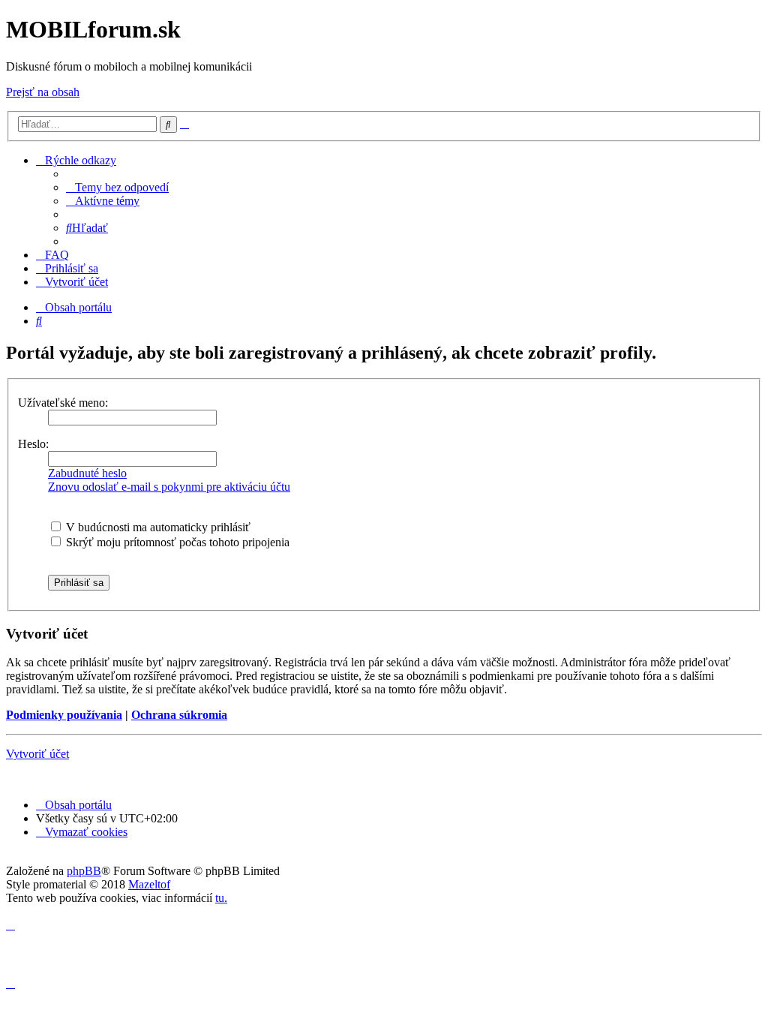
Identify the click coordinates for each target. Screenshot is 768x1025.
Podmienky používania (64, 714)
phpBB (84, 870)
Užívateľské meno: (63, 402)
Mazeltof (149, 884)
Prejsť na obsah (43, 92)
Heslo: (33, 443)
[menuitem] (117, 187)
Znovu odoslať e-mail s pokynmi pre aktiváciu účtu (169, 486)
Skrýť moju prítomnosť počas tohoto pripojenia (176, 542)
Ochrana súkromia (179, 714)
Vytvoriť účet (37, 753)
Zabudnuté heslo (87, 473)
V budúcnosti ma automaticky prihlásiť (156, 527)
